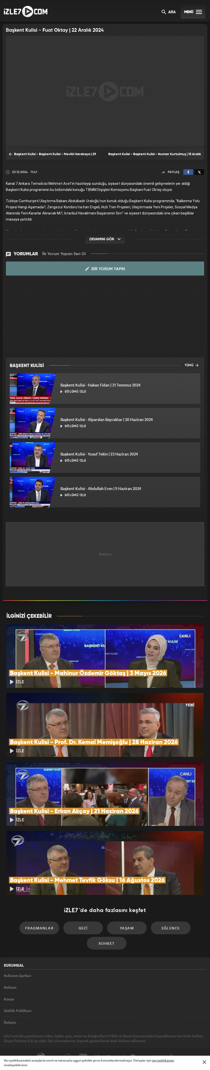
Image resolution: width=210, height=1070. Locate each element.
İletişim (10, 1022)
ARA (171, 12)
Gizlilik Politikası (18, 1010)
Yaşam (127, 928)
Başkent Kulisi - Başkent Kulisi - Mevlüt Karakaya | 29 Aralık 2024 (52, 156)
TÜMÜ (189, 365)
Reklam (10, 987)
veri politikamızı (163, 1060)
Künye (9, 999)
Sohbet (106, 943)
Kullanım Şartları (17, 975)
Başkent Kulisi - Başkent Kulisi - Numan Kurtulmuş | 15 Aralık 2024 (154, 156)
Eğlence (171, 928)
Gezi (83, 928)
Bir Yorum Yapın (107, 269)
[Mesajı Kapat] (204, 1062)
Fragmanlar (39, 928)
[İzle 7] (25, 11)
